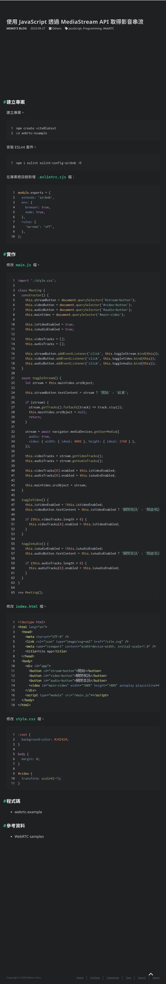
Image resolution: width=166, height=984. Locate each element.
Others (56, 28)
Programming (92, 28)
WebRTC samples (29, 836)
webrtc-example (28, 812)
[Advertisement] (83, 63)
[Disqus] (83, 910)
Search (142, 977)
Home (80, 977)
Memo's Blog (17, 28)
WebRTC (108, 28)
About (156, 977)
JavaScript (75, 28)
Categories (113, 977)
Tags (128, 977)
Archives (95, 977)
